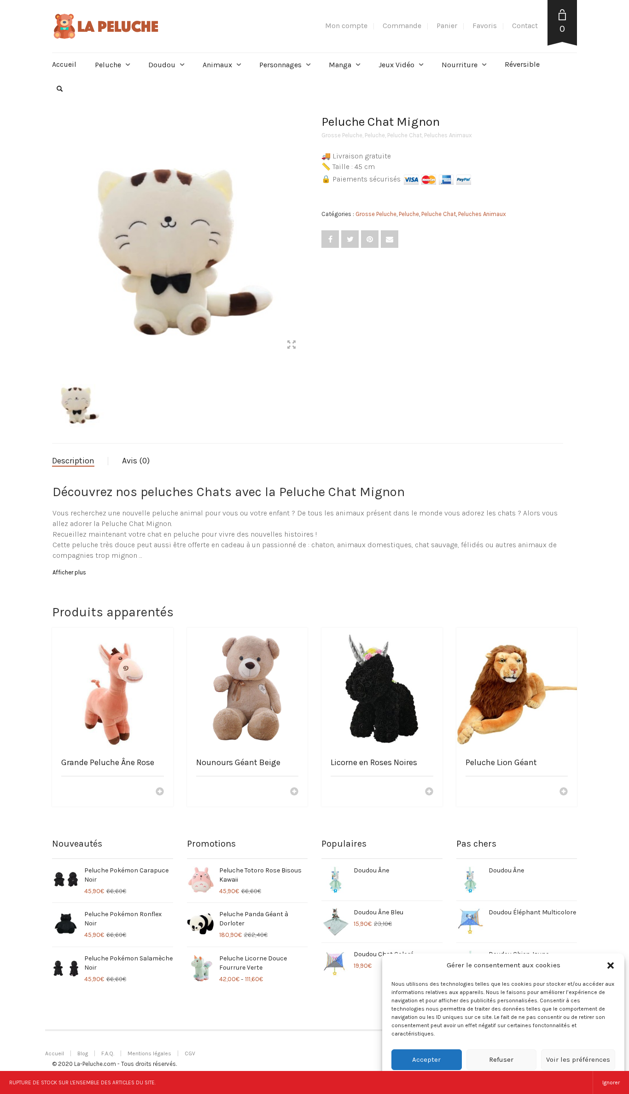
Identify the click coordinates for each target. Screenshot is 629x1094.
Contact (525, 25)
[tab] (80, 461)
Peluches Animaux (448, 135)
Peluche (108, 64)
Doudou (161, 64)
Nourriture (460, 64)
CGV (190, 1053)
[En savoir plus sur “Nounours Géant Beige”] (294, 792)
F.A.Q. (107, 1053)
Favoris (484, 25)
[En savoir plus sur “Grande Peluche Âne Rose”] (160, 792)
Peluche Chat (404, 135)
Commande (402, 25)
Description (73, 461)
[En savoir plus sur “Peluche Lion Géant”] (563, 792)
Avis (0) (136, 461)
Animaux (217, 64)
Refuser (501, 1059)
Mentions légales (149, 1053)
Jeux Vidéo (396, 64)
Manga (340, 64)
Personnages (280, 64)
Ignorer (611, 1082)
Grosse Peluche (341, 135)
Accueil (64, 64)
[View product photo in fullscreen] (291, 345)
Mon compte (346, 25)
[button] (610, 965)
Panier (447, 25)
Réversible (522, 64)
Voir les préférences (578, 1059)
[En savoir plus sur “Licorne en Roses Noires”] (429, 792)
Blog (82, 1053)
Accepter (426, 1059)
